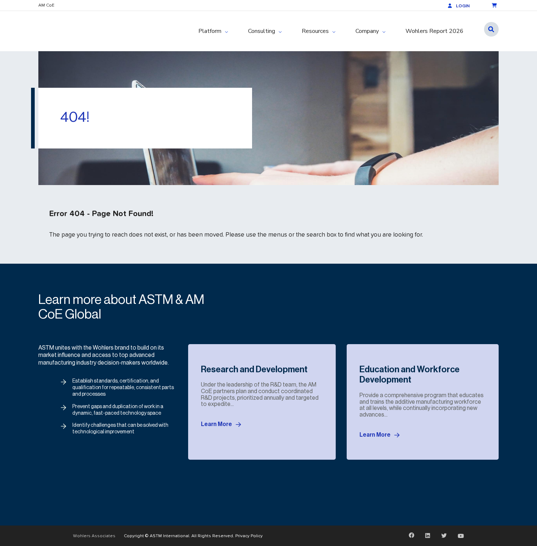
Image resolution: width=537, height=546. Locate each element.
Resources (315, 31)
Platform (209, 31)
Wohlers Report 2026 (434, 31)
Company (367, 31)
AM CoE (46, 5)
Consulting (261, 31)
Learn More (216, 424)
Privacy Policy (249, 535)
